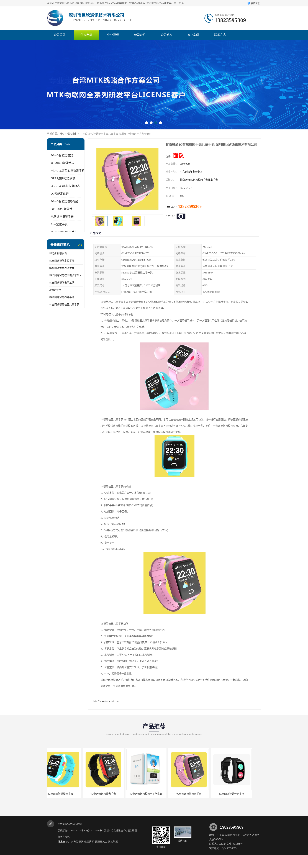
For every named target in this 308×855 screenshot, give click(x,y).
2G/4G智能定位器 (62, 155)
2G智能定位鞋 (60, 193)
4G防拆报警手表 (58, 253)
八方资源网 (77, 841)
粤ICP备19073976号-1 (92, 830)
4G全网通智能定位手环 (61, 260)
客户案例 (193, 34)
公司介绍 (139, 34)
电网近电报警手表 (62, 216)
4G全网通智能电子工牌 (61, 282)
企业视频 (113, 34)
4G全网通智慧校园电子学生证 (65, 275)
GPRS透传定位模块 (63, 178)
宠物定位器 (55, 290)
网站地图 (113, 841)
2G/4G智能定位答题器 (65, 201)
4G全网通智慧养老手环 (61, 297)
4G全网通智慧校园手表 (110, 793)
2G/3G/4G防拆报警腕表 (65, 186)
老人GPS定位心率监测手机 (68, 170)
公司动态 (166, 34)
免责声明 (89, 841)
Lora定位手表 (59, 224)
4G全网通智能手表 (62, 163)
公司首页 (59, 34)
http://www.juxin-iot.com (106, 701)
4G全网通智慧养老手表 (61, 268)
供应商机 (86, 34)
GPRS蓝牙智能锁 (61, 209)
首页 (62, 133)
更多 (80, 245)
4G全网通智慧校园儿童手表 (64, 304)
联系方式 (220, 34)
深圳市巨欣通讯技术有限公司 (119, 830)
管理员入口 (101, 841)
